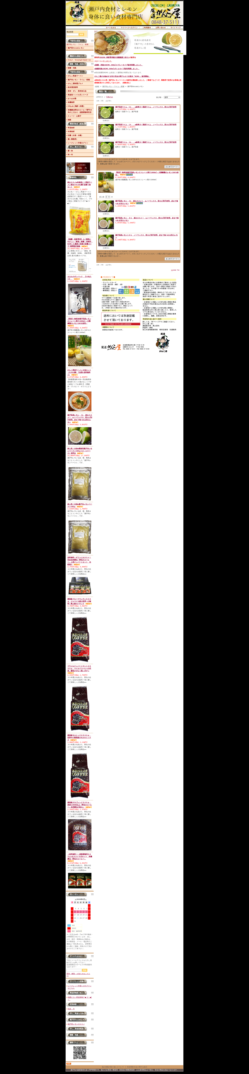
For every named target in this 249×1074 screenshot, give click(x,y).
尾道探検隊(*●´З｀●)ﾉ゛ (80, 993)
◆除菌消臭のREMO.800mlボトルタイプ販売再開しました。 (117, 69)
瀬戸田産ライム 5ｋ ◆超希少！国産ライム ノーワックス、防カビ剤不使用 (145, 107)
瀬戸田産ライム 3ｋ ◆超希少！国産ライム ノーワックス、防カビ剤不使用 (145, 142)
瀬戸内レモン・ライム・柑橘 (77, 44)
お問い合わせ (161, 28)
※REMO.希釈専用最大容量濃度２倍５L (114, 57)
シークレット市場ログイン (78, 143)
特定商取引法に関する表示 (137, 1067)
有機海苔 (71, 102)
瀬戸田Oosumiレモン (76, 48)
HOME (97, 86)
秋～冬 (70, 154)
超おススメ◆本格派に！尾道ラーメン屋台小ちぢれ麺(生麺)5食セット (79, 184)
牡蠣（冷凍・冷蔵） (75, 135)
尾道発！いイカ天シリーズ (78, 95)
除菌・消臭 (72, 68)
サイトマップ (176, 28)
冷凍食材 (71, 131)
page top (176, 270)
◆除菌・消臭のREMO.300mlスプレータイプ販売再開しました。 (118, 65)
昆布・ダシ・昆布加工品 (77, 91)
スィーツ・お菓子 (74, 116)
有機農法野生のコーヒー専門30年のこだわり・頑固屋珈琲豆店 (80, 111)
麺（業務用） (73, 139)
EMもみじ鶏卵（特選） (76, 106)
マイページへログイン (129, 28)
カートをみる (111, 28)
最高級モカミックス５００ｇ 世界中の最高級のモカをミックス (79, 737)
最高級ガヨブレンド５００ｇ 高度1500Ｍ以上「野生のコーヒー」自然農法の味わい (79, 804)
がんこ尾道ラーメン (75, 76)
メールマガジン (76, 956)
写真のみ (109, 97)
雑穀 (69, 120)
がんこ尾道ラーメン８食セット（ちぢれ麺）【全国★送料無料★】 (79, 372)
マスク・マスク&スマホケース (79, 60)
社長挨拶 (73, 1004)
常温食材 (71, 128)
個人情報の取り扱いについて (113, 1067)
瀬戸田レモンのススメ (76, 1024)
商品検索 (70, 32)
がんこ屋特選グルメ (75, 83)
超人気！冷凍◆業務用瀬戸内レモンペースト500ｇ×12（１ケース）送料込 (79, 451)
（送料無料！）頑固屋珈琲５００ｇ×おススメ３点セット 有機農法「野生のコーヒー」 (79, 856)
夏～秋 (70, 151)
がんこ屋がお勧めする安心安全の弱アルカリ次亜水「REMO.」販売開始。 (122, 76)
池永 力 (71, 1009)
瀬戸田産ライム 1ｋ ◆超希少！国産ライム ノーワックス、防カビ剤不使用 (145, 125)
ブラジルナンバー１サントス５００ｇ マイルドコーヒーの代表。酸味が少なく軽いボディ (79, 668)
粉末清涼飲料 (73, 87)
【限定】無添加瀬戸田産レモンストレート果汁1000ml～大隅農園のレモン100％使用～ (79, 321)
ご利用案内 (146, 28)
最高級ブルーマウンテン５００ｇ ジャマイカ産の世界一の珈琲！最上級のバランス (79, 601)
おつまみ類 (72, 98)
